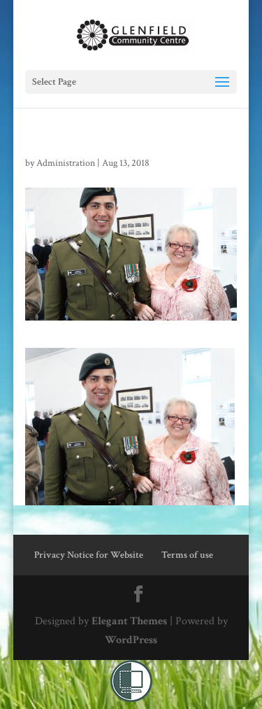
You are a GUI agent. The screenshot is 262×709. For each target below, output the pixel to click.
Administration (65, 163)
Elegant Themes (129, 621)
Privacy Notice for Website (88, 555)
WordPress (131, 640)
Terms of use (187, 555)
